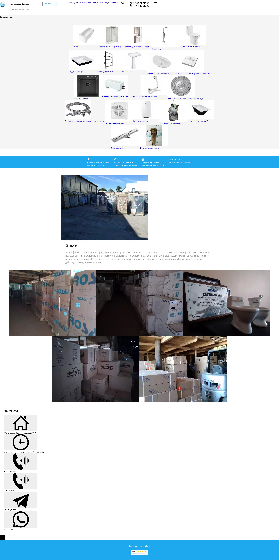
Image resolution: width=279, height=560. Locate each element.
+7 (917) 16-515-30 (140, 5)
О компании (86, 3)
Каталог (51, 4)
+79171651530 (10, 471)
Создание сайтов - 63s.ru (139, 546)
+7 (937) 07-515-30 (140, 3)
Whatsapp (8, 529)
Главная (64, 3)
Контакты (114, 3)
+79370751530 (10, 491)
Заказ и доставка (74, 3)
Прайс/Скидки (104, 3)
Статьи (95, 3)
